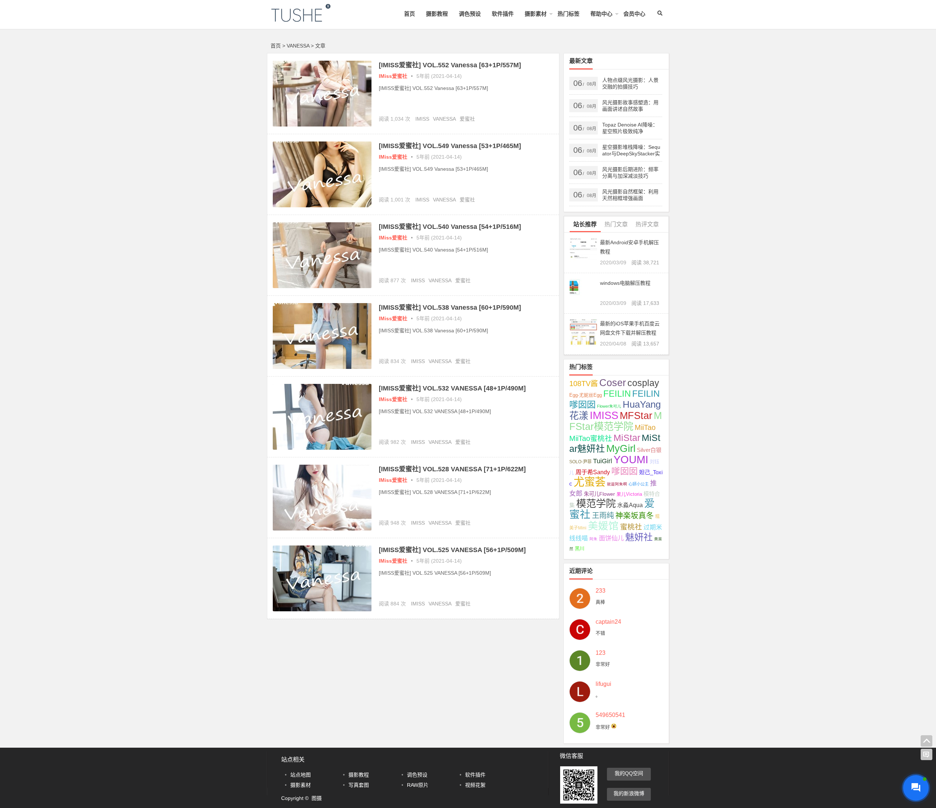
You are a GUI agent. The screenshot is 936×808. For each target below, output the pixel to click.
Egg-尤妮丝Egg (585, 395)
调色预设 (470, 14)
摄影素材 (536, 14)
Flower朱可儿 (609, 406)
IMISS (422, 119)
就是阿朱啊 (617, 484)
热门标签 (569, 14)
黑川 (579, 548)
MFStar (636, 415)
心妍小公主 (639, 484)
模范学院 (596, 503)
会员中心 (634, 14)
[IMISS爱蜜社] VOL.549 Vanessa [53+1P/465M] (450, 146)
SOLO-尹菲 (580, 461)
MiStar (627, 438)
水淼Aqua (630, 505)
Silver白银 (649, 450)
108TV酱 (583, 384)
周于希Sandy (592, 472)
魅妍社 (639, 537)
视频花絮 (475, 785)
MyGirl (620, 448)
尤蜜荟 (589, 482)
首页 (409, 14)
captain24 (608, 622)
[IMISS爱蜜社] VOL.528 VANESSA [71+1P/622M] (452, 469)
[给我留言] (926, 754)
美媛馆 (603, 526)
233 (600, 591)
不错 (600, 633)
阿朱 (593, 539)
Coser (612, 382)
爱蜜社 (467, 119)
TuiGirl (602, 461)
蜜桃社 (631, 527)
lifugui (603, 684)
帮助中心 (601, 14)
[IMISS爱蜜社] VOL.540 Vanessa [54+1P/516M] (450, 226)
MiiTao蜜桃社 (590, 438)
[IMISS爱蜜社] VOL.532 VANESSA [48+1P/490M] (452, 388)
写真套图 (358, 785)
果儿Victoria (629, 494)
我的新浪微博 (629, 793)
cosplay (643, 383)
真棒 (600, 602)
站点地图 (300, 775)
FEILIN (617, 394)
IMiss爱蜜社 (393, 76)
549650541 (610, 715)
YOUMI (631, 459)
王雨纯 (603, 515)
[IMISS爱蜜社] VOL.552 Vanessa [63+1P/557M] (450, 65)
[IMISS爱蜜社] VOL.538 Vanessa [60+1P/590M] (450, 307)
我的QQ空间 (629, 773)
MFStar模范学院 (615, 421)
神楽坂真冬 (634, 515)
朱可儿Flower (599, 494)
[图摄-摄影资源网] (311, 19)
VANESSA (444, 119)
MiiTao (645, 427)
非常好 (603, 664)
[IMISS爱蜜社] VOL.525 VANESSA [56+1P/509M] (452, 550)
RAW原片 (418, 785)
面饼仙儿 (611, 538)
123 (600, 653)
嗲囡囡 (624, 471)
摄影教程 (437, 14)
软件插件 (503, 14)
